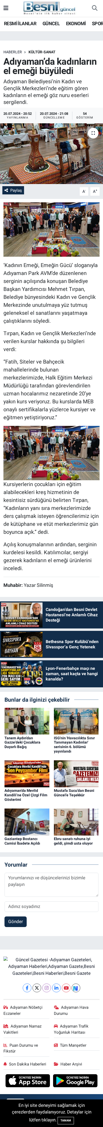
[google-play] (75, 1081)
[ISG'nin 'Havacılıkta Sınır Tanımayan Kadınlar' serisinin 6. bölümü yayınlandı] (76, 720)
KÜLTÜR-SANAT (42, 52)
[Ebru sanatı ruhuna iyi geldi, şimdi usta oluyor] (76, 821)
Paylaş (16, 190)
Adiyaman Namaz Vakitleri (22, 1029)
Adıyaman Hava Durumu (71, 1010)
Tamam (65, 1120)
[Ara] (95, 8)
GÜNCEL (51, 23)
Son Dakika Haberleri (27, 1064)
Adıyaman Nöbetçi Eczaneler (23, 1010)
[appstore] (28, 1081)
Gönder (15, 921)
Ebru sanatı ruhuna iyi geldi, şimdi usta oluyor (73, 841)
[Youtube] (66, 988)
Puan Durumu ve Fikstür (20, 1048)
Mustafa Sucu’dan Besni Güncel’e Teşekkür (74, 792)
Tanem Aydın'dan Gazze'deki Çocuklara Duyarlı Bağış (22, 742)
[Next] (76, 988)
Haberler (12, 52)
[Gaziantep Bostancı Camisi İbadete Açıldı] (26, 821)
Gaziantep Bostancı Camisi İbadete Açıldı (22, 841)
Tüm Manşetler (73, 1045)
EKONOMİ (76, 23)
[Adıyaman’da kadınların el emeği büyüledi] (51, 153)
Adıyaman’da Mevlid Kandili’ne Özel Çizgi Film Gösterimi (25, 795)
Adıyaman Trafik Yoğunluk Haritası (71, 1029)
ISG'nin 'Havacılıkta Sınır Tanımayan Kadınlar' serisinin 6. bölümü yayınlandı (74, 744)
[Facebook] (27, 988)
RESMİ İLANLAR (20, 23)
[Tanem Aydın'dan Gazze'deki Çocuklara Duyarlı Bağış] (26, 720)
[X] (36, 988)
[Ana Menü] (5, 8)
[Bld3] (51, 229)
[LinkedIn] (56, 988)
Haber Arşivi (71, 1064)
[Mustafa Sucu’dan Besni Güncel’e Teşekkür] (76, 773)
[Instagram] (46, 988)
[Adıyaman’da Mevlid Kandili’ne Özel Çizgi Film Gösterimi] (26, 773)
